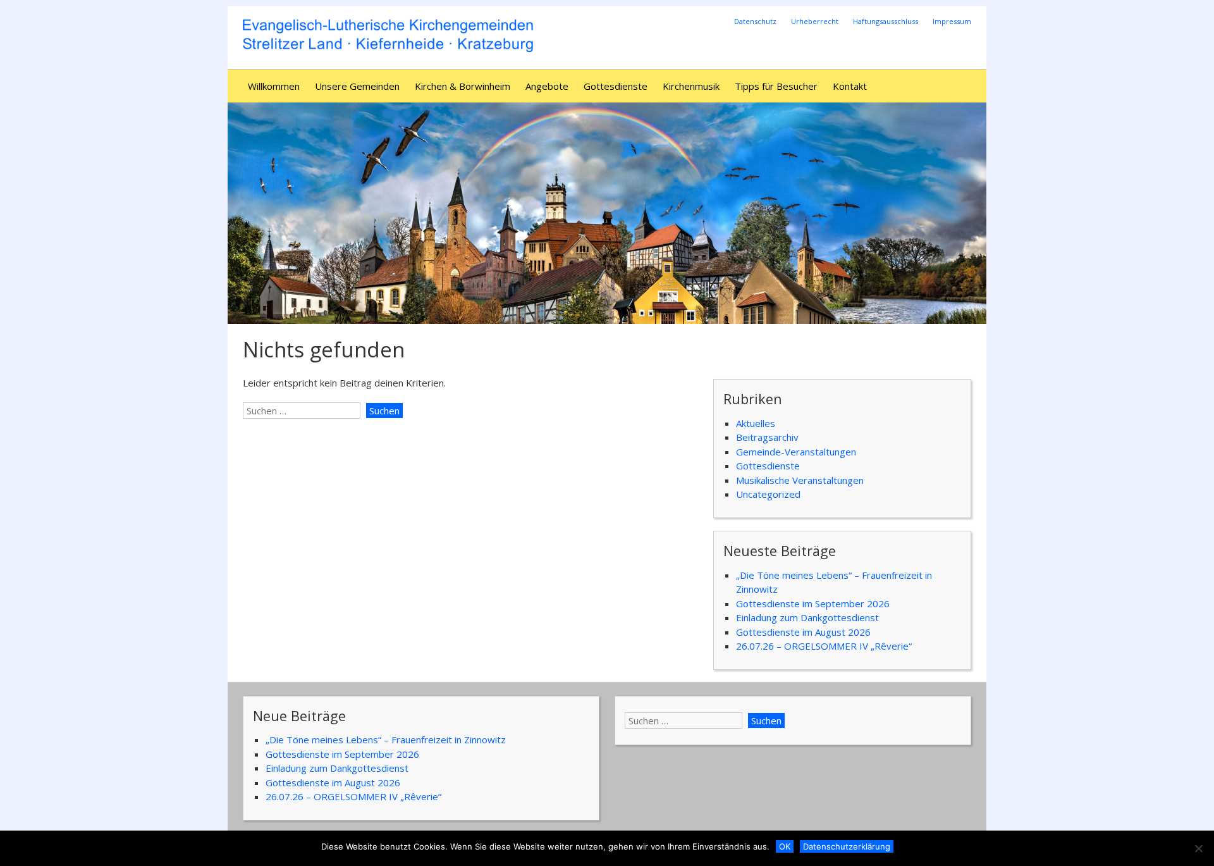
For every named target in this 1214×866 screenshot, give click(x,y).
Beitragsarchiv (767, 437)
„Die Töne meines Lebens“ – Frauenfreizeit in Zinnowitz (386, 739)
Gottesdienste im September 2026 (813, 603)
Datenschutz (755, 21)
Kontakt (850, 86)
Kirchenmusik (691, 86)
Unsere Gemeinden (357, 86)
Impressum (952, 21)
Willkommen (274, 86)
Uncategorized (768, 494)
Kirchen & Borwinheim (462, 86)
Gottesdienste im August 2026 (803, 632)
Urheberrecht (814, 21)
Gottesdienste (615, 86)
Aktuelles (755, 423)
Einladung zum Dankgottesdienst (807, 617)
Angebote (546, 86)
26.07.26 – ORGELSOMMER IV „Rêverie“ (824, 646)
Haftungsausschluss (885, 21)
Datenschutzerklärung (846, 846)
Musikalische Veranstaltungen (800, 480)
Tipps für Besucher (776, 86)
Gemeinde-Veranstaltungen (796, 451)
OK (784, 846)
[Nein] (1198, 848)
